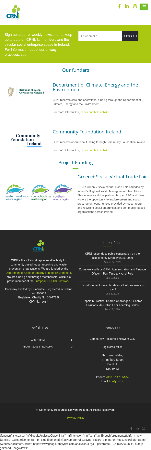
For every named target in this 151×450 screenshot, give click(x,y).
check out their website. (96, 112)
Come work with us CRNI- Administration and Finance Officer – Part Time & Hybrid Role (112, 271)
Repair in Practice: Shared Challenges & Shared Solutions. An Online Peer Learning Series (112, 303)
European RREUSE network (51, 281)
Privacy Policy (75, 418)
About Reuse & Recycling (38, 346)
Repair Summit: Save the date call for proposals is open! (112, 287)
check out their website (95, 150)
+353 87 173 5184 (117, 377)
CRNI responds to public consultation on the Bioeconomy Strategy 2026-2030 (112, 256)
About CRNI (38, 339)
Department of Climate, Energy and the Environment (38, 273)
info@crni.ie (116, 381)
